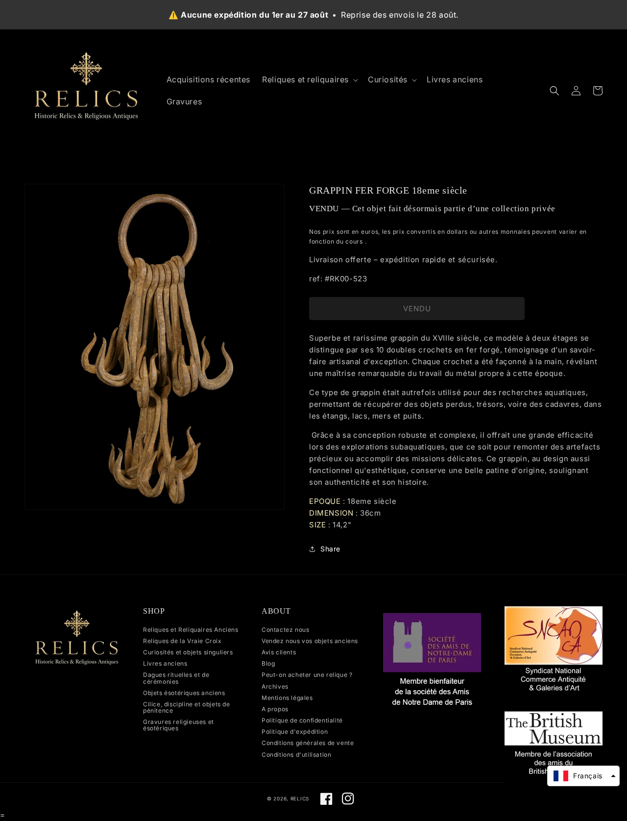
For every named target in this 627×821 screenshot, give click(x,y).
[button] (309, 80)
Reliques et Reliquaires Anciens (191, 629)
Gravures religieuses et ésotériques (178, 725)
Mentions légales (287, 697)
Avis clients (279, 652)
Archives (275, 686)
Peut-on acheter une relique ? (307, 674)
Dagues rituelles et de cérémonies (176, 678)
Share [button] (330, 549)
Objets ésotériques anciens (184, 693)
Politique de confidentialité (302, 720)
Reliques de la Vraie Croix (182, 641)
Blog (268, 663)
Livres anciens (165, 663)
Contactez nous (285, 629)
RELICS (299, 798)
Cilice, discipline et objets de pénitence (186, 707)
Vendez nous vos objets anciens (310, 641)
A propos (275, 709)
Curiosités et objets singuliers (188, 652)
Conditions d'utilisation (296, 754)
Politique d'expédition (295, 731)
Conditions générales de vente (308, 742)
